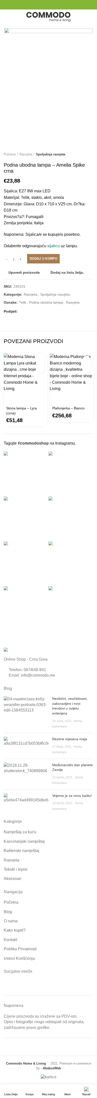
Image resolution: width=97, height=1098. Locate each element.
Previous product (80, 154)
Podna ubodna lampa (46, 302)
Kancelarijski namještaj (24, 841)
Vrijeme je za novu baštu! (72, 796)
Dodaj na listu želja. (67, 272)
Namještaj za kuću (20, 832)
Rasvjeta (25, 154)
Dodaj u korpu (43, 258)
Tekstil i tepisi (15, 869)
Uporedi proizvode (24, 272)
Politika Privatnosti (20, 949)
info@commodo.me (38, 675)
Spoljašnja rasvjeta (50, 154)
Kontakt (10, 940)
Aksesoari (12, 878)
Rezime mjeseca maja (69, 739)
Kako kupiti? (15, 930)
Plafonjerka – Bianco (68, 408)
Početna (10, 154)
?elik (22, 302)
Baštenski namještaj (21, 851)
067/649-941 (35, 670)
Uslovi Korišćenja (19, 958)
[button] (40, 360)
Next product (90, 154)
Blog (8, 912)
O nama (11, 921)
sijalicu (53, 246)
